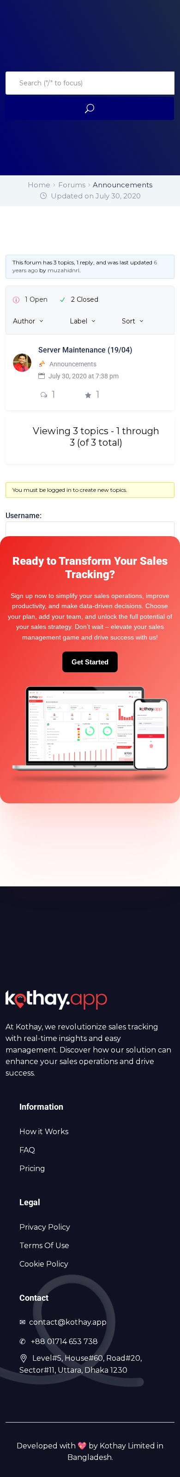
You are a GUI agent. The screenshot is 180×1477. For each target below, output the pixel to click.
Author (24, 321)
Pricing (32, 1168)
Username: (24, 515)
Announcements (72, 364)
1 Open (36, 299)
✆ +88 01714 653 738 (58, 1341)
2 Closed (84, 299)
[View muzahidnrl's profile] (22, 361)
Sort (128, 321)
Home (39, 184)
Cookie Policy (43, 1264)
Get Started (90, 662)
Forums (71, 184)
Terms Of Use (44, 1245)
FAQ (27, 1150)
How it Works (43, 1131)
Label (78, 321)
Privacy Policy (44, 1227)
